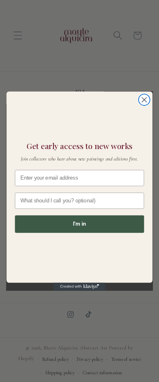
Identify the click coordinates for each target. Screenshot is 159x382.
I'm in (79, 224)
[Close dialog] (144, 99)
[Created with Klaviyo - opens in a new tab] (79, 286)
